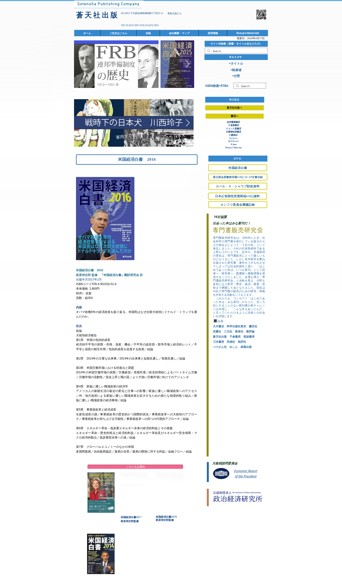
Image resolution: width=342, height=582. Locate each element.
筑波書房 (249, 336)
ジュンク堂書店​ (233, 128)
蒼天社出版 (220, 336)
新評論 (250, 331)
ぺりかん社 (220, 346)
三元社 (228, 331)
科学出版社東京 (236, 326)
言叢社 (217, 331)
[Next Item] (187, 64)
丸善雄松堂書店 (233, 131)
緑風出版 (246, 346)
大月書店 (218, 326)
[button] (135, 467)
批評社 (242, 341)
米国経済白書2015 (167, 517)
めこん (234, 346)
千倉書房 (235, 336)
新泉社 (239, 331)
